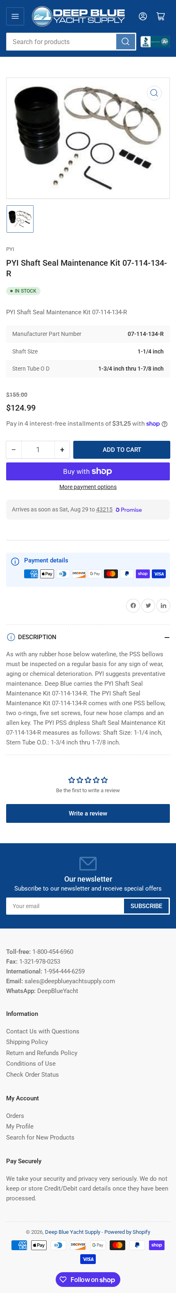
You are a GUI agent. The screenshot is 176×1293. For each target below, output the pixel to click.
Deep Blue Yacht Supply (72, 1232)
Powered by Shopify (127, 1232)
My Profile (20, 1126)
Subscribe (146, 906)
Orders (15, 1116)
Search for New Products (40, 1137)
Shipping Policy (27, 1042)
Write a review (88, 813)
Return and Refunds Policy (41, 1053)
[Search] (126, 41)
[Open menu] (15, 16)
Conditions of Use (31, 1063)
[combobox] (71, 42)
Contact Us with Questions (42, 1031)
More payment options (88, 487)
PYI (10, 249)
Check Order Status (32, 1074)
